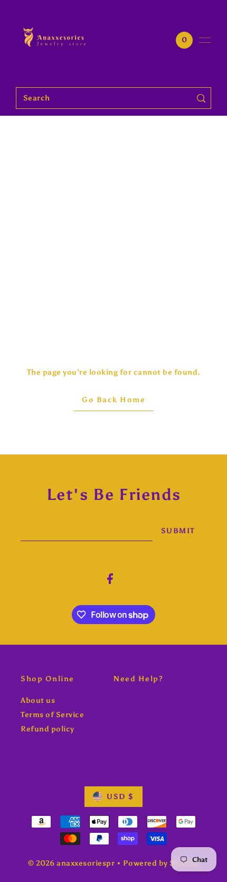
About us (38, 700)
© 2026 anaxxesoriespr (71, 863)
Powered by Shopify (161, 863)
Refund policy (47, 729)
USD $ (120, 796)
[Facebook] (110, 578)
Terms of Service (52, 714)
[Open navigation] (204, 40)
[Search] (201, 98)
